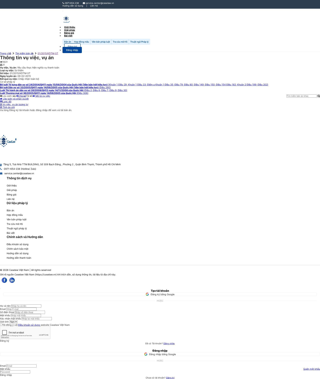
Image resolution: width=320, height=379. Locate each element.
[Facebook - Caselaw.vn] (4, 280)
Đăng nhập (169, 343)
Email (3, 309)
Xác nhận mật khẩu (10, 318)
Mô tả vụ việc (42, 95)
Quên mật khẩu (311, 368)
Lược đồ (6, 101)
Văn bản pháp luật (101, 41)
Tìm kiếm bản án (24, 53)
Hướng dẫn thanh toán (19, 257)
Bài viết (68, 35)
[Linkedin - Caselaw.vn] (12, 280)
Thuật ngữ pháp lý (17, 228)
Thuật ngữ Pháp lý (139, 41)
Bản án (67, 41)
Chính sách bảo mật (17, 248)
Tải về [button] (29, 95)
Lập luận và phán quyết (15, 98)
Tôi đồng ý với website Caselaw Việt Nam (36, 324)
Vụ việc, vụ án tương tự (15, 104)
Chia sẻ (22, 95)
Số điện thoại (7, 312)
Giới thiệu (12, 185)
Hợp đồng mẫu (81, 41)
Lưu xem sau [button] (9, 95)
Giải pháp (12, 190)
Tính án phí (8, 107)
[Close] (0, 288)
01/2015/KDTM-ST (48, 53)
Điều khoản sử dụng (17, 244)
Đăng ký (170, 377)
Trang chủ (5, 53)
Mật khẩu (5, 315)
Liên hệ (94, 5)
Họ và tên (5, 305)
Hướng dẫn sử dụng (72, 5)
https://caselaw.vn (46, 274)
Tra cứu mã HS (120, 41)
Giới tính (4, 321)
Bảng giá (11, 194)
